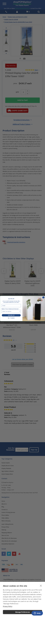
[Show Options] (19, 311)
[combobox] (11, 311)
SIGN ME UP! (11, 315)
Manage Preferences (22, 612)
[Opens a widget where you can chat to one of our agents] (37, 613)
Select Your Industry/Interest (10, 309)
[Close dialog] (43, 297)
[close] (40, 585)
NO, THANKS (11, 318)
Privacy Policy (7, 606)
